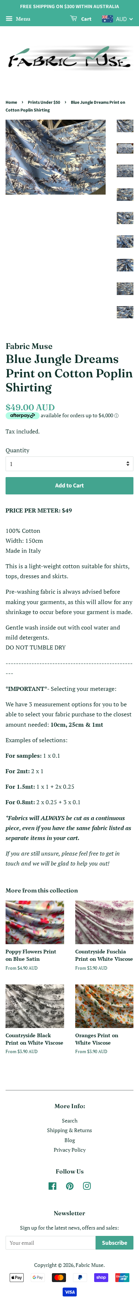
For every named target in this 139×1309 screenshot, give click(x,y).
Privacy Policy (70, 1150)
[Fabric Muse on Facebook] (52, 1187)
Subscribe (114, 1243)
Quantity (17, 450)
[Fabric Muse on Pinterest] (70, 1187)
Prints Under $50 (44, 102)
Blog (69, 1140)
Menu (22, 18)
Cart (86, 19)
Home (11, 102)
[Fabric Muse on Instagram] (87, 1187)
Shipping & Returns (69, 1130)
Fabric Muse (89, 1265)
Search (69, 1120)
